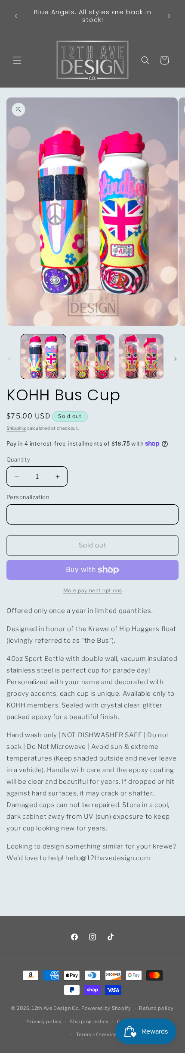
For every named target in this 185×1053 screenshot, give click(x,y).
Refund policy (156, 1008)
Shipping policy (89, 1021)
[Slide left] (9, 358)
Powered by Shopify (106, 1008)
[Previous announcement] (15, 15)
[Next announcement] (169, 15)
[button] (17, 60)
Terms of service (96, 1034)
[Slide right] (175, 358)
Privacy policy (44, 1021)
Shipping (16, 428)
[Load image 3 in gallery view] (141, 356)
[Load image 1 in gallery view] (43, 356)
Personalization (27, 496)
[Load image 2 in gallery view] (92, 356)
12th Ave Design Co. (56, 1008)
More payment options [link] (92, 590)
